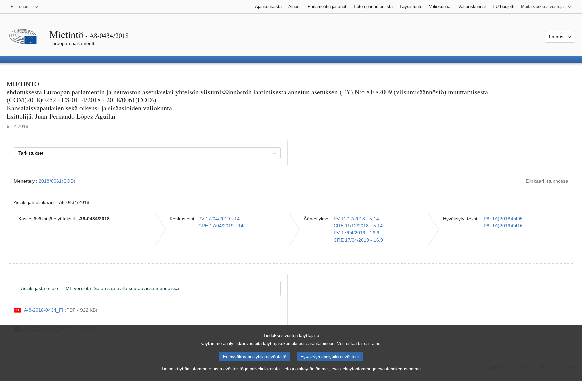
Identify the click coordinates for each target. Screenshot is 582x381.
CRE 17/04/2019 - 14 (221, 225)
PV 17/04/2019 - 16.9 (356, 232)
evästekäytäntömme (351, 368)
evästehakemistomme (399, 368)
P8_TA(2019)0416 (503, 225)
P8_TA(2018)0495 (503, 218)
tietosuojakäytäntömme (305, 368)
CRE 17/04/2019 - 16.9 (358, 240)
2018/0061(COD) (57, 181)
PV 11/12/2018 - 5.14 (356, 218)
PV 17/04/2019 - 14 (219, 218)
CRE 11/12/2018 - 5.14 (358, 225)
